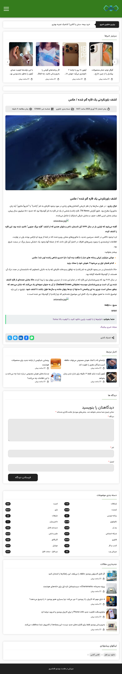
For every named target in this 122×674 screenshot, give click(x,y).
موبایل (32, 545)
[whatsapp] (32, 338)
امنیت (32, 503)
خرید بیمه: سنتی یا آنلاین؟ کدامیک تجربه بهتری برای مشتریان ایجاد (63, 24)
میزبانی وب (91, 551)
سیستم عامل (32, 527)
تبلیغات (32, 515)
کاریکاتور (32, 539)
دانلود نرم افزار (109, 654)
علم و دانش (31, 533)
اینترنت (91, 509)
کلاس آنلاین (95, 654)
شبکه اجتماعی (91, 533)
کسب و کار (91, 545)
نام (112, 447)
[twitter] (10, 338)
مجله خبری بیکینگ (108, 327)
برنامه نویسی (91, 515)
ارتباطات (91, 503)
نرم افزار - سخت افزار (32, 551)
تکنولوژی (90, 521)
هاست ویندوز (61, 668)
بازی (32, 509)
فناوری (58, 109)
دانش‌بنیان (32, 521)
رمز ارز (91, 527)
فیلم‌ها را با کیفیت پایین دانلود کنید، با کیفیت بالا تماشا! (77, 319)
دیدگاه (111, 416)
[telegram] (15, 338)
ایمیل (111, 461)
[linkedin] (21, 338)
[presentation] (114, 61)
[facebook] (26, 338)
